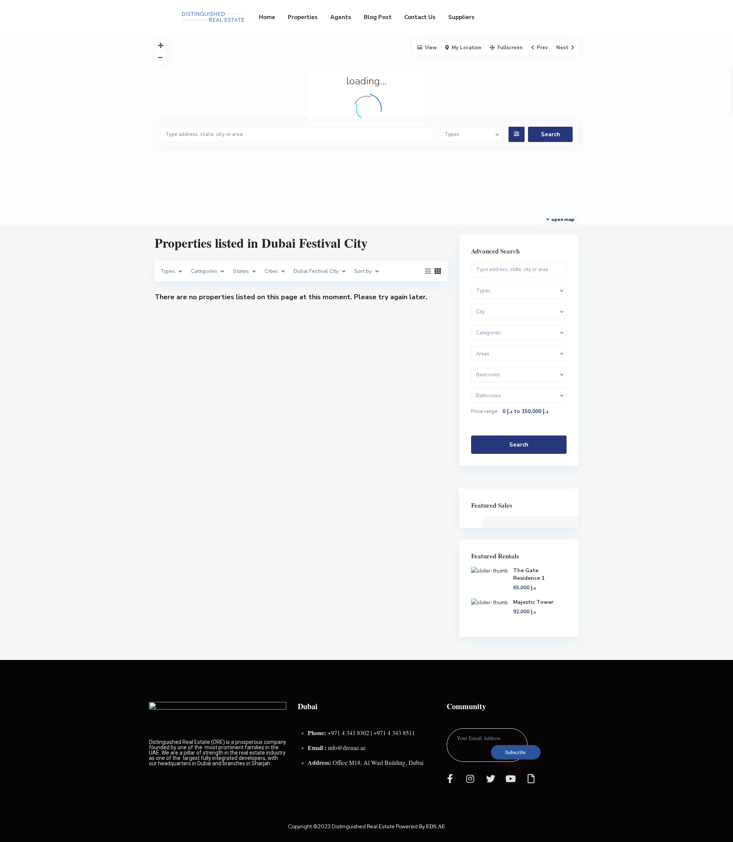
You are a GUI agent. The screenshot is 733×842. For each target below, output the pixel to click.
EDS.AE (435, 826)
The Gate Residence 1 (528, 574)
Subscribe (515, 752)
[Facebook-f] (450, 778)
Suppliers (461, 17)
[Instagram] (470, 778)
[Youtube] (511, 778)
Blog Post (378, 17)
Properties (303, 17)
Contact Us (420, 17)
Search (518, 444)
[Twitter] (490, 778)
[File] (531, 778)
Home (267, 17)
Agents (340, 17)
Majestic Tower (533, 602)
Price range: (485, 411)
